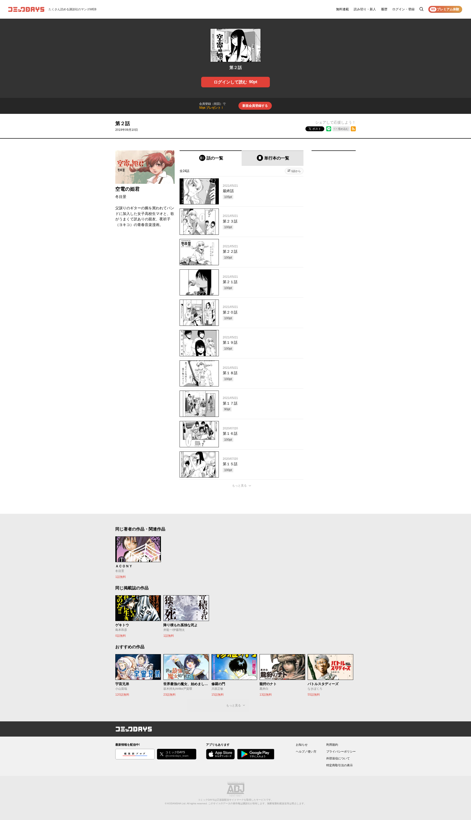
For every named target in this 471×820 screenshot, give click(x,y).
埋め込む (343, 128)
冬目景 (120, 197)
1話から (296, 171)
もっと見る (239, 485)
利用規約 (332, 744)
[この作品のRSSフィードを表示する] (353, 128)
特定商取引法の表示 (339, 765)
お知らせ (302, 744)
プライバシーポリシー (341, 751)
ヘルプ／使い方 (306, 751)
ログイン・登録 (403, 9)
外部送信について (338, 758)
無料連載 (342, 9)
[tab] (211, 158)
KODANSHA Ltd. (176, 803)
